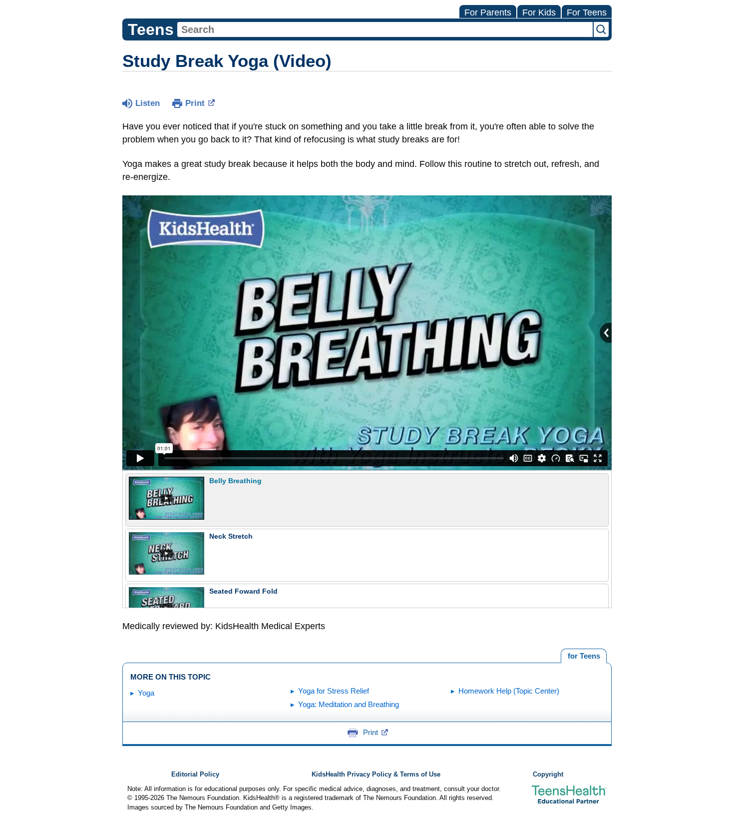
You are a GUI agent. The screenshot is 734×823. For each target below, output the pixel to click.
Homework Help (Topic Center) (508, 691)
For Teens (587, 12)
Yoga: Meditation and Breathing (348, 704)
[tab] (584, 656)
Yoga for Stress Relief (333, 691)
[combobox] (385, 29)
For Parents (487, 12)
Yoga (146, 693)
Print (195, 103)
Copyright (548, 774)
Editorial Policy (195, 774)
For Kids (539, 12)
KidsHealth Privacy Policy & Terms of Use (376, 774)
